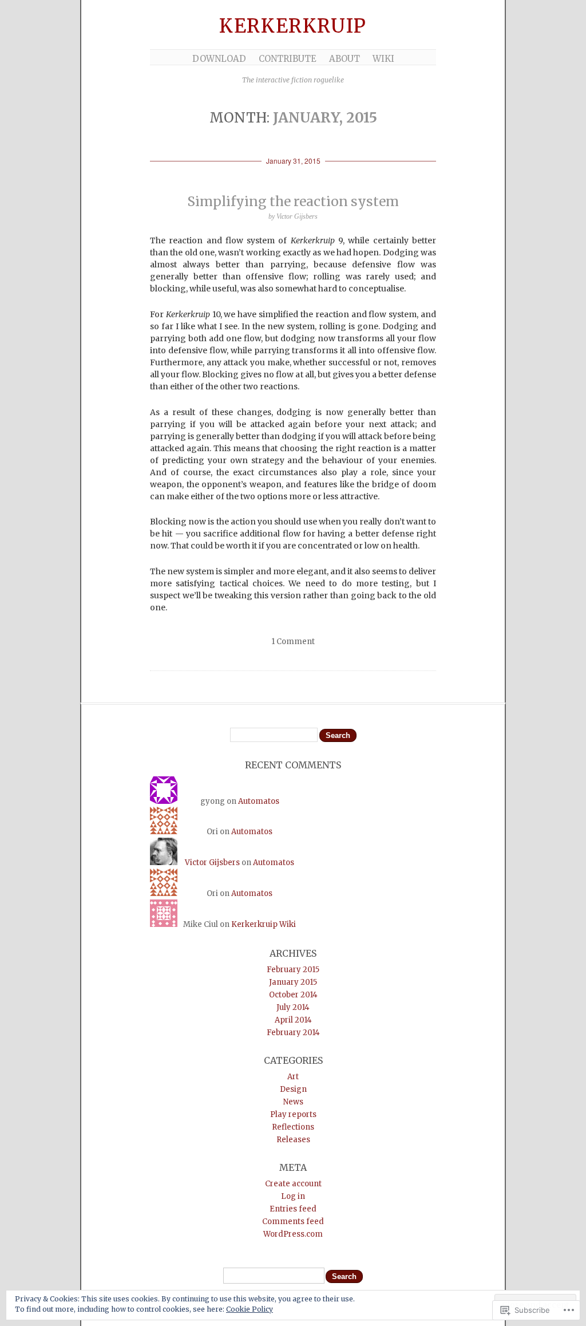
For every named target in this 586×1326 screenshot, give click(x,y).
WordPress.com (293, 1234)
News (293, 1102)
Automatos (258, 801)
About (344, 58)
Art (293, 1077)
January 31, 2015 (293, 160)
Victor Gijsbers (212, 862)
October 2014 (293, 995)
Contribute (287, 58)
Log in (293, 1196)
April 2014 (293, 1020)
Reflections (293, 1127)
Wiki (383, 58)
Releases (293, 1140)
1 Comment (293, 641)
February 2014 (293, 1032)
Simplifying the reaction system (293, 201)
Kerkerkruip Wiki (263, 924)
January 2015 (293, 982)
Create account (293, 1184)
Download (219, 58)
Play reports (293, 1114)
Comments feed (293, 1221)
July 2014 (293, 1007)
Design (293, 1089)
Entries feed (293, 1209)
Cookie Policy (249, 1309)
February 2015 (293, 969)
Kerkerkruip (293, 26)
